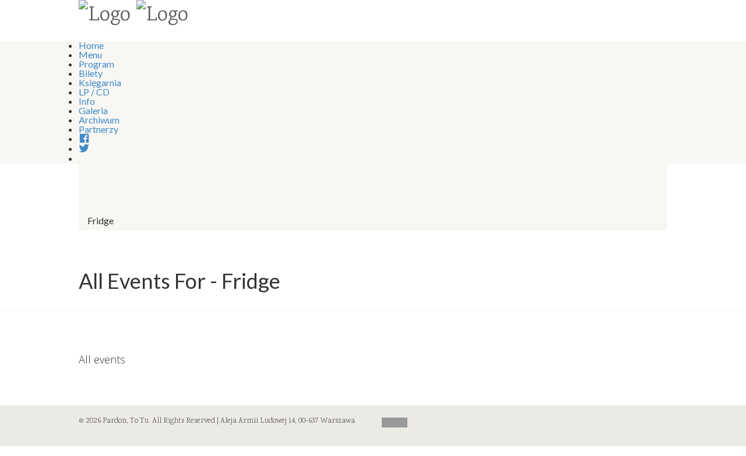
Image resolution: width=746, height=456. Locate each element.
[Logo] (105, 16)
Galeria (93, 110)
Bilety (91, 73)
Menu (90, 54)
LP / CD (94, 91)
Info (87, 101)
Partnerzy (98, 129)
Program (96, 63)
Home (91, 45)
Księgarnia (100, 82)
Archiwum (99, 119)
